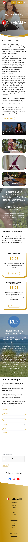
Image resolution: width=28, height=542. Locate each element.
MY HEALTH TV (14, 159)
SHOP (14, 175)
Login (13, 2)
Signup (20, 2)
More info (14, 273)
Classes (14, 505)
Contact (14, 514)
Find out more (14, 150)
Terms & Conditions (14, 533)
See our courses (14, 224)
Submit (5, 465)
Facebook (14, 525)
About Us (14, 510)
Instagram (14, 523)
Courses (14, 507)
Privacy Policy (14, 536)
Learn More (14, 373)
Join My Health (8, 118)
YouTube (14, 527)
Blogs (14, 512)
